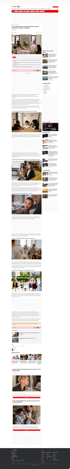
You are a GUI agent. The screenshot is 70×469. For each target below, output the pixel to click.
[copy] (40, 70)
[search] (51, 6)
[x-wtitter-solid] (38, 70)
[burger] (57, 8)
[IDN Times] (16, 7)
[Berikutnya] (41, 395)
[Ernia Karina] (12, 350)
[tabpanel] (27, 64)
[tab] (14, 57)
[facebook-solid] (36, 70)
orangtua (17, 94)
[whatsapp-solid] (34, 70)
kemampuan (25, 463)
